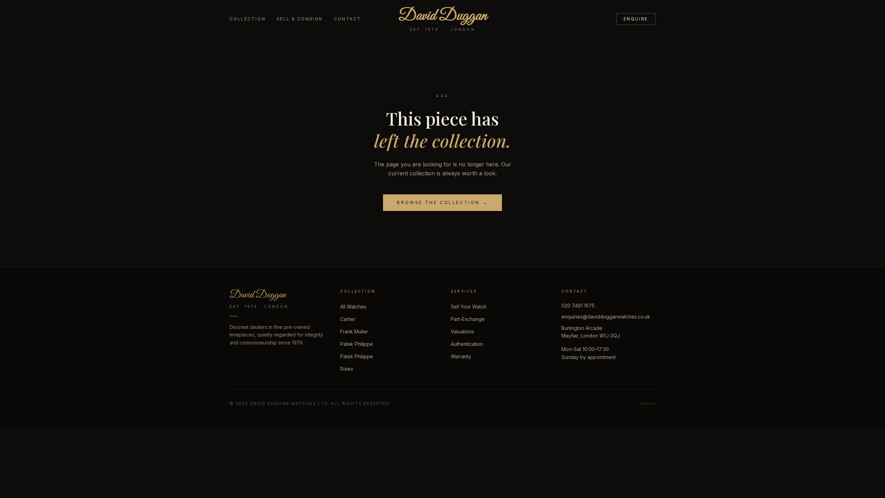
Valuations (462, 331)
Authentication (467, 344)
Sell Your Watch (468, 307)
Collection (248, 18)
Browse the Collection (442, 202)
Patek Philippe (356, 344)
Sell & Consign (300, 18)
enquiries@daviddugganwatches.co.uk (605, 317)
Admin (648, 403)
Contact (347, 18)
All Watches (353, 307)
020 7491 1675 (578, 305)
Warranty (461, 356)
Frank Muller (354, 331)
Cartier (347, 319)
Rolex (346, 369)
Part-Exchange (468, 319)
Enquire (636, 18)
